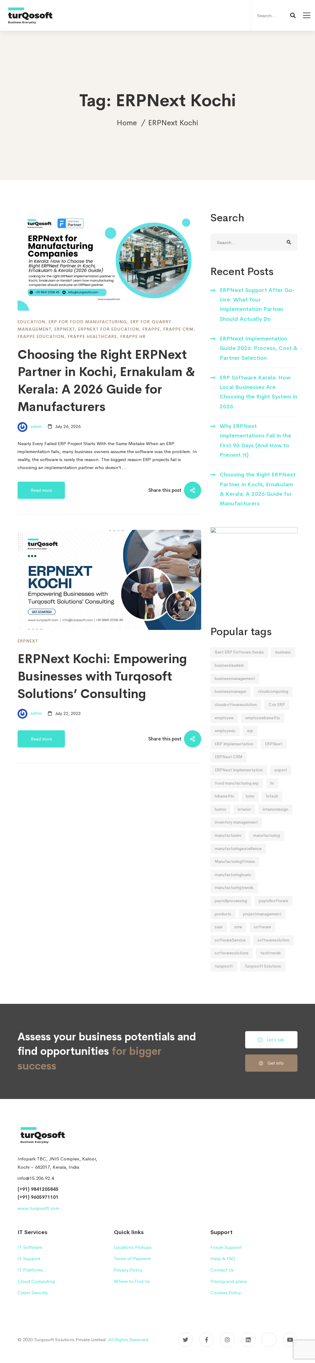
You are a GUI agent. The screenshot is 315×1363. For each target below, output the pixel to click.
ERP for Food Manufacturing (88, 321)
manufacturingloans (233, 874)
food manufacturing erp (237, 783)
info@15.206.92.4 (36, 1178)
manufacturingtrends (234, 887)
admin (35, 426)
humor (220, 809)
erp (250, 730)
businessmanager (230, 691)
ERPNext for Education (108, 329)
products (223, 914)
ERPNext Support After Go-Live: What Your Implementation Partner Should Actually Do (257, 304)
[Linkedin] (248, 1339)
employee (224, 717)
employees (225, 730)
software (262, 927)
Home (127, 122)
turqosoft (224, 966)
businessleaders (229, 665)
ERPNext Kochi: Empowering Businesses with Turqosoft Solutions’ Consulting (102, 676)
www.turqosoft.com (38, 1208)
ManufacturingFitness (235, 861)
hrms (250, 796)
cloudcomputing (273, 691)
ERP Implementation (234, 744)
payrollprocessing (231, 900)
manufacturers (228, 835)
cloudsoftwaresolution (236, 704)
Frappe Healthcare (92, 336)
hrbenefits (224, 796)
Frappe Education (41, 336)
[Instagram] (227, 1339)
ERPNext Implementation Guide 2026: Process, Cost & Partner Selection (258, 348)
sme (238, 927)
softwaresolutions (232, 953)
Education (31, 321)
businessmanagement (235, 678)
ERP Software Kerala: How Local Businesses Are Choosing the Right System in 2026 (258, 392)
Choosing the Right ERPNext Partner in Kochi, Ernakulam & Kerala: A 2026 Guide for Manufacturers (258, 489)
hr (272, 783)
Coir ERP (277, 704)
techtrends (270, 953)
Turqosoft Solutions (263, 966)
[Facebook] (206, 1339)
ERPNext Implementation (239, 770)
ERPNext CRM (228, 756)
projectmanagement (262, 914)
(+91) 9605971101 (38, 1197)
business (283, 652)
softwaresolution (273, 940)
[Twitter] (185, 1339)
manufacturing (266, 835)
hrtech (272, 796)
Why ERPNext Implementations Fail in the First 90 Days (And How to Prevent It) (255, 440)
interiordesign (275, 809)
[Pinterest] (269, 1339)
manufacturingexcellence (238, 848)
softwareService (230, 940)
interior (244, 809)
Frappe (151, 329)
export (280, 770)
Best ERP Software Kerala (239, 652)
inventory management (236, 822)
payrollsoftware (273, 900)
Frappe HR (133, 336)
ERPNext (64, 329)
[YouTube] (290, 1339)
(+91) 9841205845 (38, 1189)
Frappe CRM (178, 329)
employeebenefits (262, 717)
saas (219, 927)
